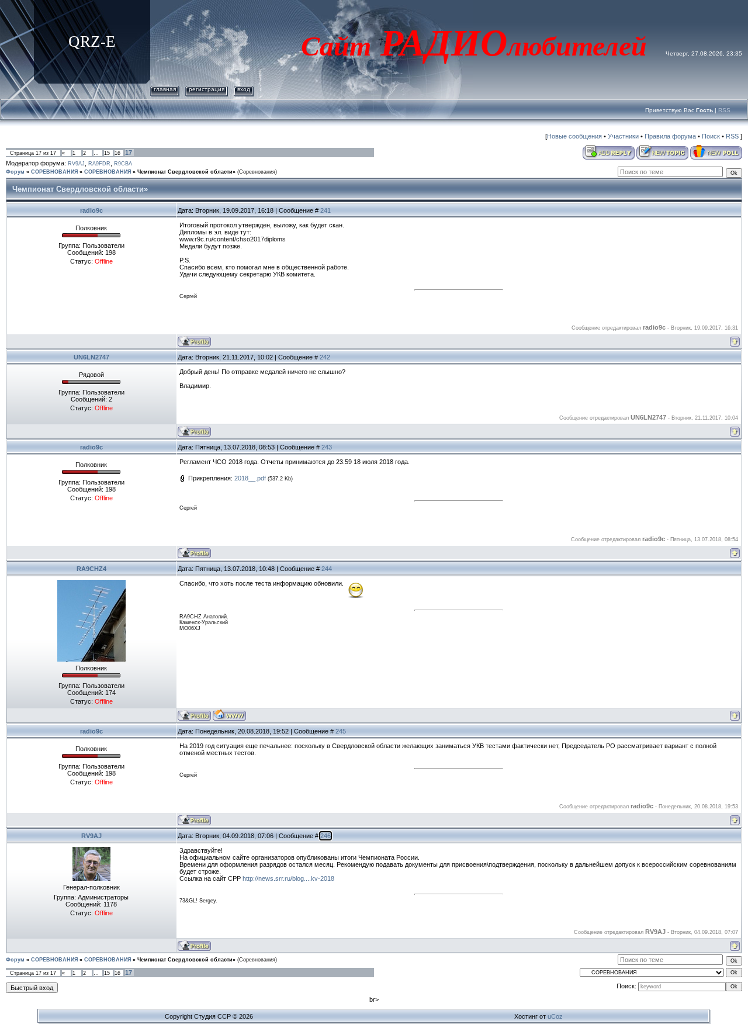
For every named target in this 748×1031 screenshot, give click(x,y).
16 (117, 153)
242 (325, 357)
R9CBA (123, 164)
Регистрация (206, 89)
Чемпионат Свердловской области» (186, 172)
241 (325, 210)
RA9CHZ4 (91, 568)
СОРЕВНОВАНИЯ (54, 172)
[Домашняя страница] (229, 715)
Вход (243, 89)
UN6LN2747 (91, 357)
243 (326, 447)
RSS (724, 110)
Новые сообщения (574, 136)
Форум (15, 172)
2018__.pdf (250, 478)
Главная (165, 89)
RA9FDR (99, 164)
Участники (623, 136)
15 (107, 153)
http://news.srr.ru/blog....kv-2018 (288, 878)
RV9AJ (76, 164)
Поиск (711, 136)
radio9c (91, 210)
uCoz (555, 1016)
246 (325, 835)
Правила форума (670, 136)
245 (340, 731)
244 (326, 568)
